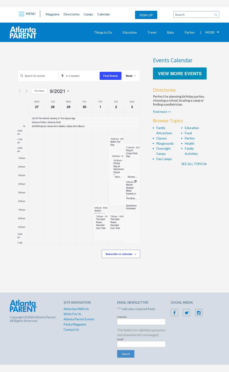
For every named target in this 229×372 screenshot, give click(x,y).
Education (130, 32)
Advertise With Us (76, 309)
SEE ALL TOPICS (193, 164)
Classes (161, 138)
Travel (151, 32)
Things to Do (103, 32)
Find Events (110, 76)
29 (68, 106)
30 (84, 106)
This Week (39, 90)
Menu (30, 14)
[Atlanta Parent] (23, 32)
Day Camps (164, 159)
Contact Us (71, 329)
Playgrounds (165, 143)
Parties (190, 32)
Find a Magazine (75, 324)
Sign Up (146, 15)
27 (37, 106)
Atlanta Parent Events (79, 319)
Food (188, 133)
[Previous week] (19, 91)
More (210, 32)
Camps (88, 14)
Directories (72, 14)
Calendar (103, 14)
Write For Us (72, 314)
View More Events (180, 73)
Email (121, 339)
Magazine (52, 14)
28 (53, 106)
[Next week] (26, 91)
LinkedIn (122, 316)
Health (189, 143)
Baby (170, 32)
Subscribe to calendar (119, 254)
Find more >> (162, 112)
